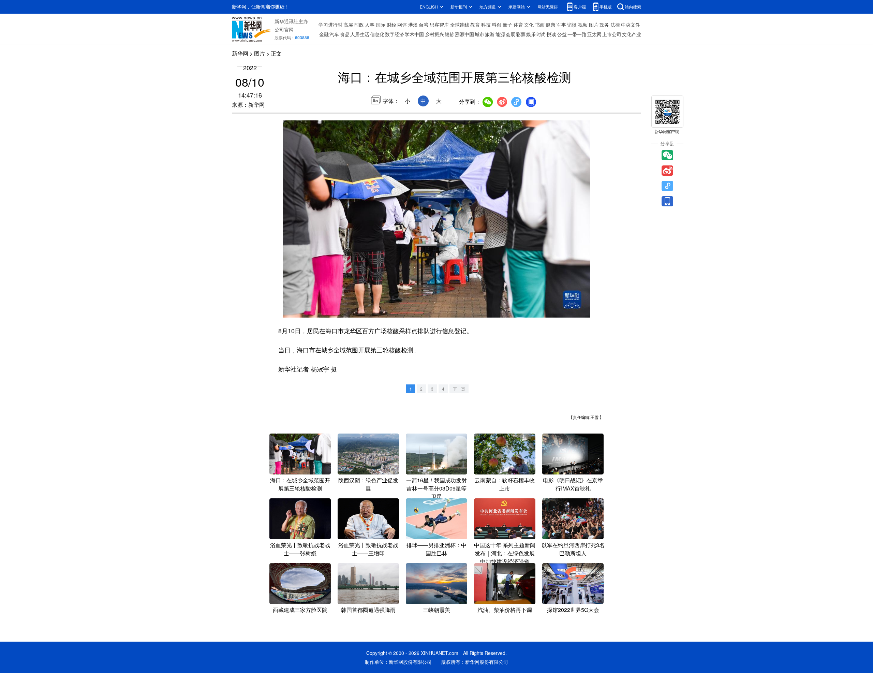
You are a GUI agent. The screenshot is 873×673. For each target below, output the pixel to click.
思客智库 (439, 24)
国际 (380, 24)
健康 (550, 24)
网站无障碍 (547, 7)
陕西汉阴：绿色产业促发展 (368, 484)
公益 (562, 34)
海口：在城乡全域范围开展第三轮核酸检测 (300, 484)
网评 (402, 24)
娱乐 (531, 34)
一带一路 (577, 34)
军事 (561, 24)
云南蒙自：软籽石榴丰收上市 (505, 484)
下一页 (459, 389)
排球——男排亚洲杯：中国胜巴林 (436, 549)
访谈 (572, 24)
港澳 (413, 24)
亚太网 (594, 34)
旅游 (489, 34)
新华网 (240, 53)
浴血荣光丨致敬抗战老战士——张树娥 (300, 549)
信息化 (377, 34)
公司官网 (284, 29)
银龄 (449, 34)
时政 (359, 24)
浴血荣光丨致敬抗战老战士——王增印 (368, 549)
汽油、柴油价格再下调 (504, 610)
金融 (324, 34)
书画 (540, 24)
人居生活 (359, 34)
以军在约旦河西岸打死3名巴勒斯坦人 (573, 549)
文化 (529, 24)
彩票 (521, 34)
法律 (615, 24)
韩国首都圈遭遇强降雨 (368, 610)
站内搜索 (633, 7)
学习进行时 (330, 24)
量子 (507, 24)
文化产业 (631, 34)
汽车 (334, 34)
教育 (475, 24)
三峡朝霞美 (436, 610)
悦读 (551, 34)
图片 (593, 24)
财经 (391, 24)
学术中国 (414, 34)
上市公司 (611, 34)
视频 (583, 24)
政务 (604, 24)
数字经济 (394, 34)
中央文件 (630, 24)
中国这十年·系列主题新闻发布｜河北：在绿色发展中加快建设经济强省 (504, 553)
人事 (369, 24)
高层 (348, 24)
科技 (486, 24)
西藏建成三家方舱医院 (300, 610)
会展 (510, 34)
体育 (518, 24)
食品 (345, 34)
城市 (479, 34)
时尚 (541, 34)
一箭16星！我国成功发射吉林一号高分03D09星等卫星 (436, 488)
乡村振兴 (434, 34)
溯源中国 (464, 34)
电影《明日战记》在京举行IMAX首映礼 (573, 484)
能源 (500, 34)
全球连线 (459, 24)
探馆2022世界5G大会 (573, 610)
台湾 (423, 24)
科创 (496, 24)
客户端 (580, 7)
